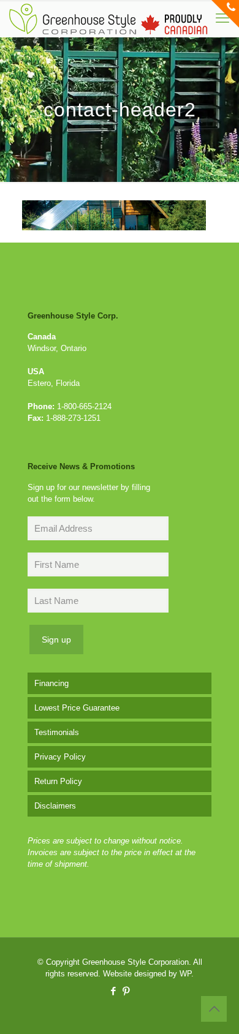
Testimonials (56, 732)
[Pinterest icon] (126, 991)
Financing (51, 683)
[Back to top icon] (214, 1009)
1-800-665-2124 (84, 406)
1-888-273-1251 (73, 418)
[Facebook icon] (113, 991)
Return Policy (58, 781)
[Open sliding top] (225, 14)
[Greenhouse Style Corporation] (108, 18)
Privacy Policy (60, 756)
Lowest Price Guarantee (77, 707)
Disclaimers (55, 805)
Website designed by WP (147, 973)
